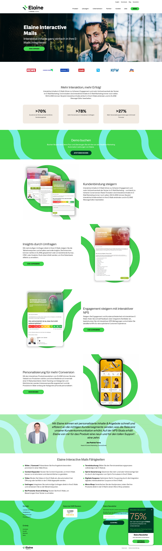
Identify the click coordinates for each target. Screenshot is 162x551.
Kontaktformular (27, 514)
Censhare (25, 529)
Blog (130, 2)
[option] (39, 70)
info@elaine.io (26, 512)
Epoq (24, 535)
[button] (22, 70)
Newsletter (136, 2)
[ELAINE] (70, 517)
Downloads (124, 2)
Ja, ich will (113, 522)
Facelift (25, 531)
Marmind (25, 533)
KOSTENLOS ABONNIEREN (141, 541)
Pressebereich (27, 517)
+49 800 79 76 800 (28, 510)
